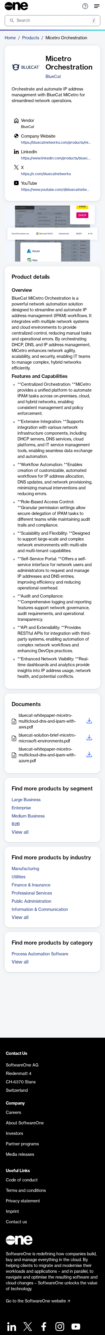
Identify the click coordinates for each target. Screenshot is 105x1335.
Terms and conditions (26, 1191)
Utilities (18, 877)
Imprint (12, 1212)
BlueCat (53, 77)
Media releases (20, 1155)
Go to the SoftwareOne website (36, 1301)
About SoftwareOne (25, 1123)
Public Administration (31, 902)
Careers (13, 1113)
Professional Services (32, 893)
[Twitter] (27, 1327)
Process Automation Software (40, 954)
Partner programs (22, 1144)
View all (20, 832)
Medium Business (28, 816)
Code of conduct (22, 1180)
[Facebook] (43, 1327)
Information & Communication (40, 910)
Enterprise (21, 808)
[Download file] (89, 722)
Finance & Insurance (31, 885)
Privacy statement (23, 1201)
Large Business (26, 800)
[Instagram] (59, 1327)
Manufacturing (25, 869)
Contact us (16, 1222)
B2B (16, 824)
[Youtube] (75, 1327)
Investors (14, 1134)
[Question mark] (85, 6)
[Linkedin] (11, 1327)
